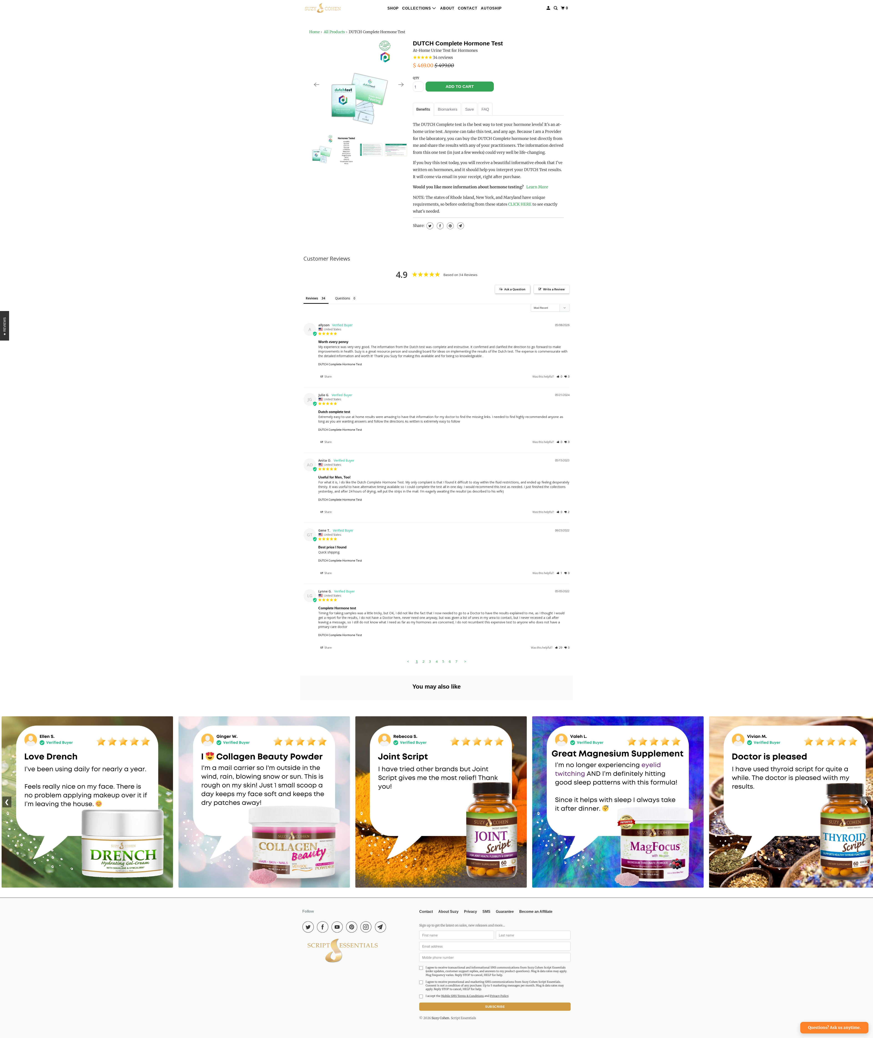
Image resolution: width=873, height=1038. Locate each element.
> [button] (465, 661)
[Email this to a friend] (460, 225)
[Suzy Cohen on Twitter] (309, 927)
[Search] (556, 8)
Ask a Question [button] (514, 289)
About (447, 8)
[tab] (423, 109)
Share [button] (328, 376)
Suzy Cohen (440, 1018)
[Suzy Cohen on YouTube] (338, 927)
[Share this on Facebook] (440, 225)
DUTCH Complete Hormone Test (458, 43)
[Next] (401, 85)
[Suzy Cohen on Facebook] (324, 927)
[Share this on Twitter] (429, 225)
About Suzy (448, 912)
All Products (334, 32)
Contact (467, 8)
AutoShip (491, 8)
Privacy (470, 912)
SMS (486, 912)
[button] (559, 376)
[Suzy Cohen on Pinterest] (352, 927)
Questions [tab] (342, 298)
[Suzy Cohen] (322, 8)
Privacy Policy (499, 996)
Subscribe (495, 1006)
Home (314, 32)
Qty (416, 78)
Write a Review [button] (554, 289)
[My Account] (549, 8)
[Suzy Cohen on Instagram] (367, 927)
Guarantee (505, 912)
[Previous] (316, 85)
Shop (393, 8)
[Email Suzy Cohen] (382, 927)
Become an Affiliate (535, 912)
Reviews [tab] (312, 298)
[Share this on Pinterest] (450, 225)
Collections (417, 8)
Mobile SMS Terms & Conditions (462, 996)
